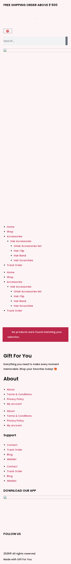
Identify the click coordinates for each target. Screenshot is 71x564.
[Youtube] (45, 543)
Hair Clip (19, 250)
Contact (12, 445)
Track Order (14, 265)
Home (10, 227)
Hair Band (20, 255)
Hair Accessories (20, 241)
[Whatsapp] (35, 543)
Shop (10, 231)
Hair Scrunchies (23, 260)
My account (14, 404)
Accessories (14, 236)
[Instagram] (17, 543)
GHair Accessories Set (28, 246)
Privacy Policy (15, 399)
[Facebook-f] (7, 543)
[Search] (66, 41)
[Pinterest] (26, 543)
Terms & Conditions (19, 394)
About (11, 389)
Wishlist (11, 459)
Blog (10, 454)
